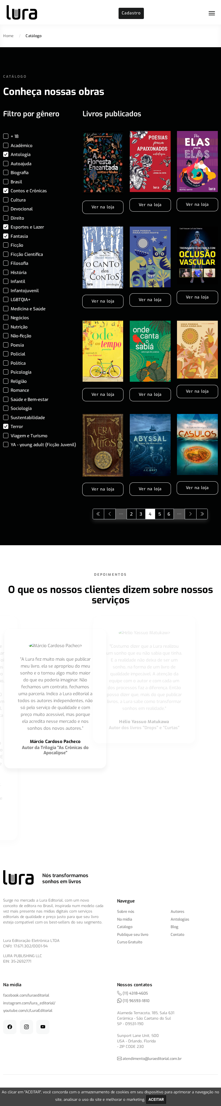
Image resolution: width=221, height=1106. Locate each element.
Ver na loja (103, 207)
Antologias (180, 919)
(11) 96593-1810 (135, 1000)
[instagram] (26, 1027)
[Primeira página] (98, 514)
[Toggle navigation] (212, 13)
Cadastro (131, 13)
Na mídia (124, 919)
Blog (174, 926)
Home (8, 35)
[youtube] (42, 1027)
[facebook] (9, 1027)
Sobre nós (125, 911)
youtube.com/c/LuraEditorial (27, 1010)
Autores (177, 911)
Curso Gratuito (129, 942)
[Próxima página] (191, 514)
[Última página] (202, 514)
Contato (177, 934)
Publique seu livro (132, 934)
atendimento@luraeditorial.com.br (152, 1058)
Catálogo (124, 926)
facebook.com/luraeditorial (26, 995)
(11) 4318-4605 (135, 993)
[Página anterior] (110, 514)
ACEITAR (156, 1099)
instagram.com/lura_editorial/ (29, 1003)
